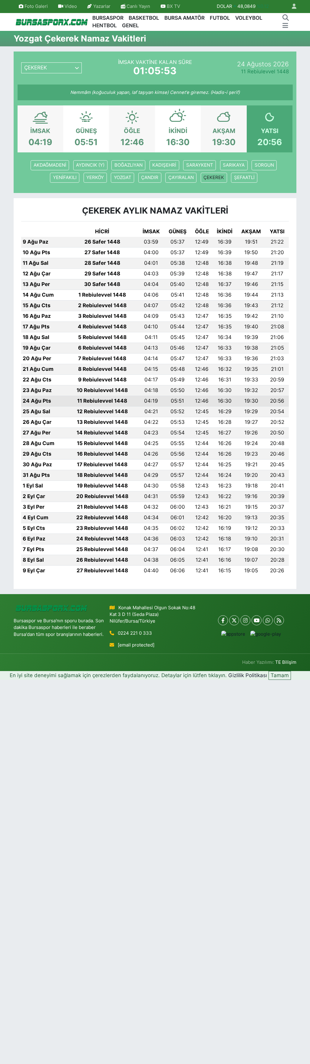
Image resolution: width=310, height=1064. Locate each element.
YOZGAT (122, 177)
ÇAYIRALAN (181, 177)
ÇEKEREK (213, 177)
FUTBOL (220, 18)
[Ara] (285, 18)
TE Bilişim (285, 662)
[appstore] (233, 633)
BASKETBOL (144, 18)
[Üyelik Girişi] (291, 6)
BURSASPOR (108, 18)
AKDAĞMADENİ (50, 165)
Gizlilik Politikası (247, 675)
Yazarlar (101, 6)
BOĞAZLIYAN (128, 165)
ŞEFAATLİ (244, 177)
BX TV (173, 6)
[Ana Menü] (285, 26)
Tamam (280, 675)
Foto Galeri (36, 6)
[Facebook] (223, 620)
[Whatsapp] (268, 620)
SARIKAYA (234, 165)
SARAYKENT (199, 165)
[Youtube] (257, 620)
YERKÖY (95, 177)
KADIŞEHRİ (164, 165)
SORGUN (264, 165)
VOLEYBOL (248, 18)
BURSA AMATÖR (184, 18)
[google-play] (265, 633)
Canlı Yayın (137, 6)
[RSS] (279, 620)
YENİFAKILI (65, 177)
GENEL (130, 25)
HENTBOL (104, 25)
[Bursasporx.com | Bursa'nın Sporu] (52, 21)
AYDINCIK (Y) (90, 165)
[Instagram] (245, 620)
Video (70, 6)
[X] (234, 620)
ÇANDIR (149, 177)
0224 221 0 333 (135, 633)
